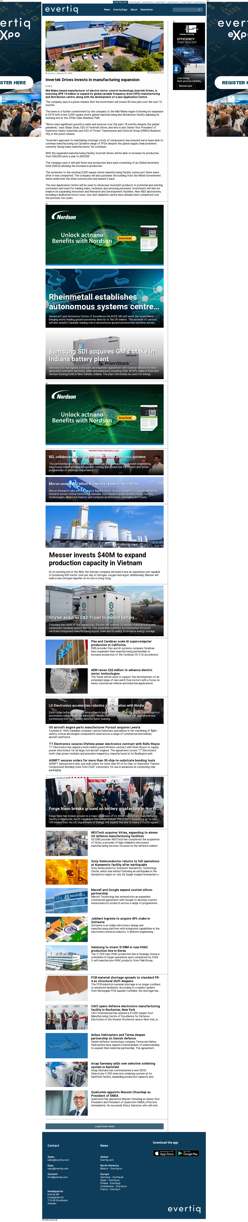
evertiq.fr (161, 2)
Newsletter (147, 9)
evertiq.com (120, 2)
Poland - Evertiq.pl (110, 1183)
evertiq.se (199, 2)
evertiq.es (147, 2)
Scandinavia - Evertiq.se (113, 1186)
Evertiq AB (61, 9)
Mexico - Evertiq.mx (111, 1168)
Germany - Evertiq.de (111, 1177)
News (107, 9)
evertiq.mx (173, 2)
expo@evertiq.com (58, 1168)
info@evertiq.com (58, 1177)
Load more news (104, 1126)
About (134, 9)
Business (50, 73)
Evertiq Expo (120, 9)
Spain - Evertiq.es (110, 1180)
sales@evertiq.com (58, 1159)
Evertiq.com (107, 1159)
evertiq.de (134, 2)
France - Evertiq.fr (110, 1189)
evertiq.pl (187, 2)
